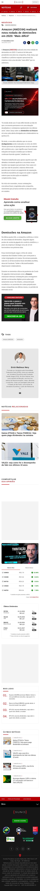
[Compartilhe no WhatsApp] (32, 42)
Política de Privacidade (14, 799)
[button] (32, 7)
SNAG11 (13, 11)
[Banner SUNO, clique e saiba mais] (20, 103)
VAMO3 (6, 572)
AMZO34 (13, 50)
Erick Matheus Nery (20, 367)
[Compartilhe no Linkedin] (36, 42)
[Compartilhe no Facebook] (24, 42)
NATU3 (6, 581)
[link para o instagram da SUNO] (23, 849)
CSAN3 (6, 577)
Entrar (35, 2)
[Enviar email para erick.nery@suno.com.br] (20, 393)
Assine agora (20, 821)
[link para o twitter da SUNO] (17, 849)
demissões (20, 339)
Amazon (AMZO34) (10, 25)
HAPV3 (6, 590)
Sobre (3, 799)
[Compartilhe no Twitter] (28, 42)
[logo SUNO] (19, 2)
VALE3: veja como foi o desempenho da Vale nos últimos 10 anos (19, 464)
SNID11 (27, 11)
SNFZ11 (5, 11)
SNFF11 (34, 11)
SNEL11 (20, 11)
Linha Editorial (27, 799)
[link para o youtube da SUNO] (28, 849)
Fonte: (32, 597)
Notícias (4, 15)
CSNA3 (6, 586)
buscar (21, 7)
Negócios (11, 15)
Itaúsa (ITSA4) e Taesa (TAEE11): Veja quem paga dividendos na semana (19, 434)
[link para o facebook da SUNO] (11, 849)
